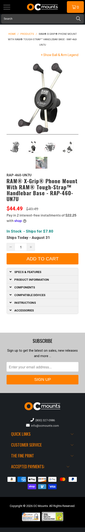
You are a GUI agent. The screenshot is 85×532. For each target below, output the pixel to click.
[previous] (10, 98)
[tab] (43, 271)
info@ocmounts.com (44, 425)
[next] (74, 98)
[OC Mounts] (42, 7)
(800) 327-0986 (44, 420)
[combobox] (42, 19)
